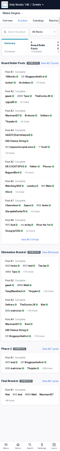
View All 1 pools (50, 349)
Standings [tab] (38, 20)
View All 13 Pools (30, 239)
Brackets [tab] (23, 20)
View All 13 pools (50, 63)
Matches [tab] (53, 20)
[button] (43, 32)
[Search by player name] (15, 31)
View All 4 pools (50, 252)
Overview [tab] (8, 20)
